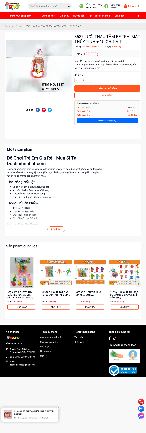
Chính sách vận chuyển (51, 337)
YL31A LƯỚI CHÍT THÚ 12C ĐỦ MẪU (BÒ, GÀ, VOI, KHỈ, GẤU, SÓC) (124, 295)
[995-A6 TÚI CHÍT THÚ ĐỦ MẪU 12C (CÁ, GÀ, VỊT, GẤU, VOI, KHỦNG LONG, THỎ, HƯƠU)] (21, 272)
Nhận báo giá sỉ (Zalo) (107, 121)
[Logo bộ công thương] (123, 370)
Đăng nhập (115, 5)
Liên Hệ (43, 356)
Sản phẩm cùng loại (22, 246)
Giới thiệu (44, 346)
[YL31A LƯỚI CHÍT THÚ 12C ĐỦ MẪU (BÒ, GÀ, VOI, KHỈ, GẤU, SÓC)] (124, 272)
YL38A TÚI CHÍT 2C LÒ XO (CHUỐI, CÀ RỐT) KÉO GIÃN (56, 293)
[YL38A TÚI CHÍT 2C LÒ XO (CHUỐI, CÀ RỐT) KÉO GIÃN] (56, 272)
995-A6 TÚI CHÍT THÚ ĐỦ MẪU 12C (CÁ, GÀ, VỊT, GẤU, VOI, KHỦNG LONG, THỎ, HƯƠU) (20, 296)
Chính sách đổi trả (49, 342)
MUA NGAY (107, 95)
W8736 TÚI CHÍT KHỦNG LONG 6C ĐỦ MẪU (88, 293)
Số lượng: (79, 75)
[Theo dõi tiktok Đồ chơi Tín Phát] (114, 338)
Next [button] (138, 284)
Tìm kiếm (78, 337)
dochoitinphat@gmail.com (22, 364)
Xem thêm (56, 229)
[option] (22, 284)
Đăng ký (114, 8)
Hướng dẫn (45, 351)
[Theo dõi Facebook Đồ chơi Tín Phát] (109, 338)
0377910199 (91, 7)
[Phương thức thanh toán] (124, 355)
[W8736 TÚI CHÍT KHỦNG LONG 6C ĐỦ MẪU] (90, 272)
